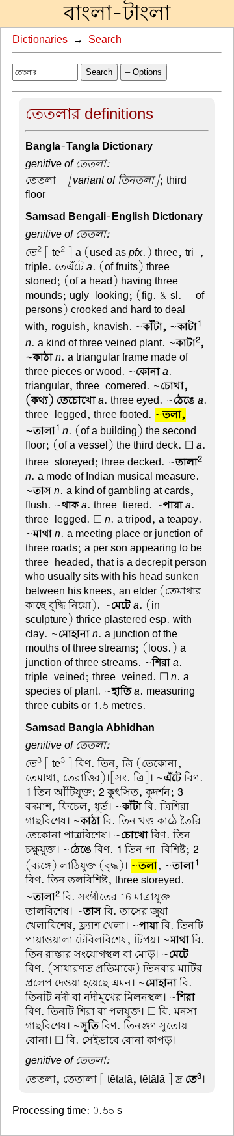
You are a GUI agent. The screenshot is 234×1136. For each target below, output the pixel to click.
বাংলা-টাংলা (117, 13)
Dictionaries (40, 40)
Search (105, 40)
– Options (143, 72)
